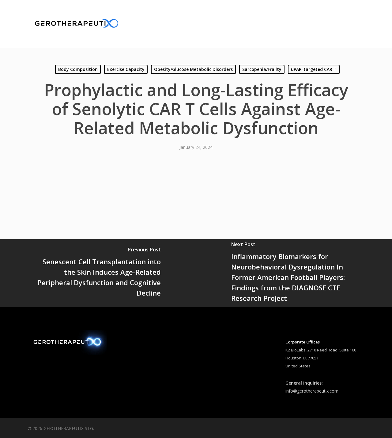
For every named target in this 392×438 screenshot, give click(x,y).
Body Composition (78, 69)
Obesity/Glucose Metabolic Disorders (193, 69)
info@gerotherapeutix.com (311, 391)
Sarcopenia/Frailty (261, 69)
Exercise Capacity (126, 69)
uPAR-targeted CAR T (314, 69)
